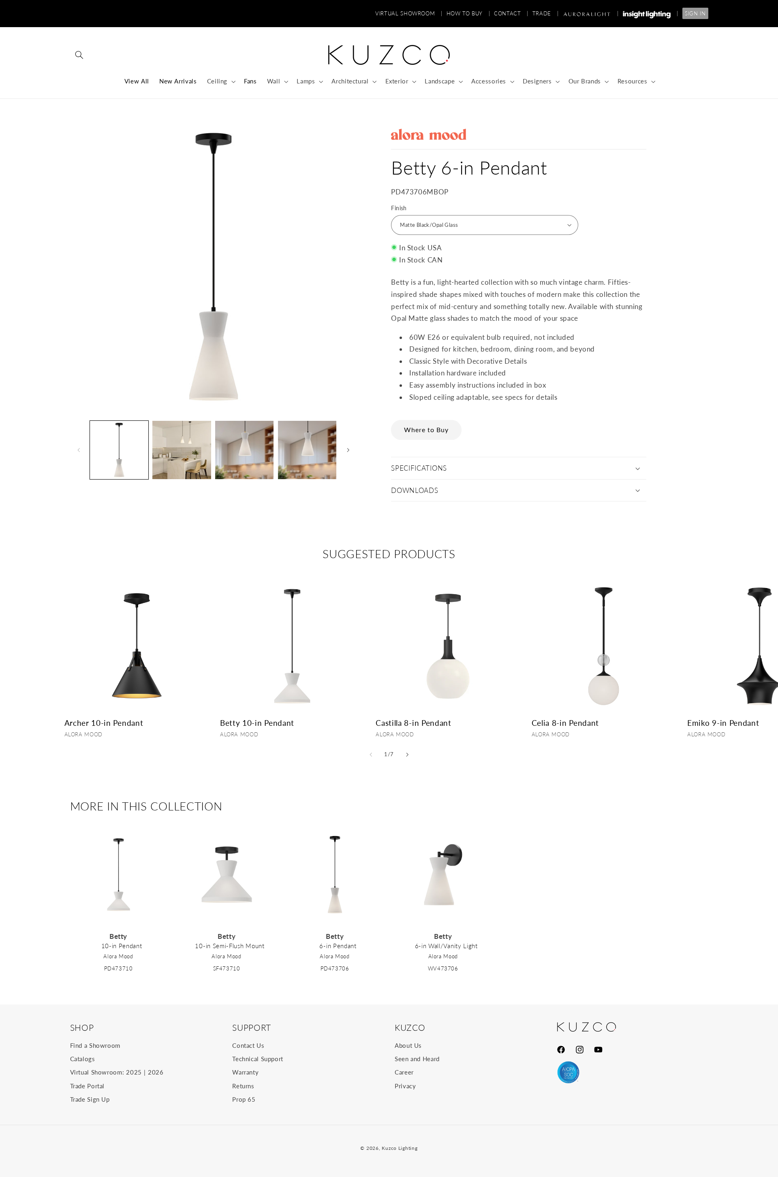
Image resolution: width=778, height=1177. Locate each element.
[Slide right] (348, 450)
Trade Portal (87, 1086)
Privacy (405, 1086)
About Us (408, 1045)
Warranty (245, 1072)
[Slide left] (79, 450)
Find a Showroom (95, 1045)
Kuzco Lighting (399, 1148)
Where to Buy (426, 429)
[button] (79, 55)
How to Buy (468, 13)
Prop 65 (243, 1099)
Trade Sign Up (90, 1099)
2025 (134, 1072)
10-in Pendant (121, 945)
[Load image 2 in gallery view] (181, 450)
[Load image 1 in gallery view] (119, 450)
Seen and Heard (417, 1058)
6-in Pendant (337, 945)
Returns (243, 1086)
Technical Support (257, 1058)
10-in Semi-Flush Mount (229, 945)
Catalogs (82, 1058)
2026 (156, 1072)
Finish (399, 208)
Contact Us (248, 1045)
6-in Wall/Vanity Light (446, 945)
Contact (511, 13)
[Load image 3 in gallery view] (244, 450)
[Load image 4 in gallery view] (307, 450)
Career (404, 1072)
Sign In (695, 13)
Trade (545, 13)
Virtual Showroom (408, 13)
